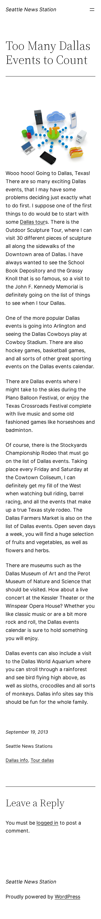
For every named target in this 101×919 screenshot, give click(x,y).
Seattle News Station (31, 9)
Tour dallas (42, 760)
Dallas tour (32, 222)
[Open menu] (92, 9)
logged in (47, 823)
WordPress (67, 897)
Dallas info (17, 760)
